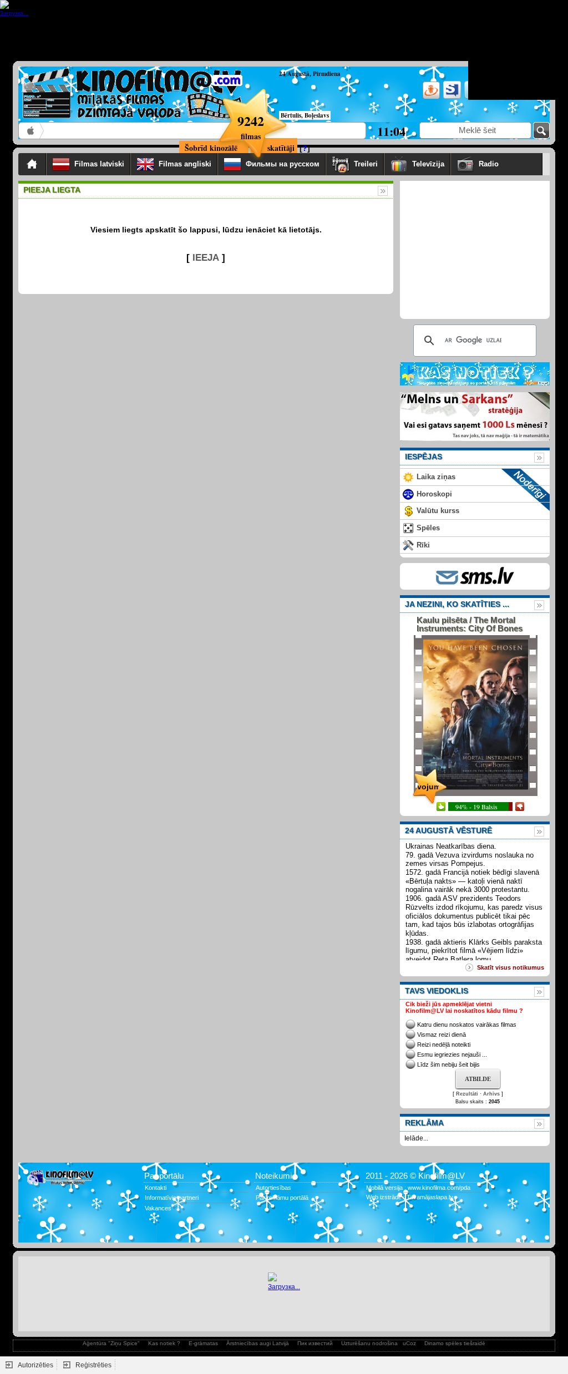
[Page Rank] (35, 1230)
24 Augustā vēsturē (448, 830)
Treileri (366, 164)
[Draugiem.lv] (430, 97)
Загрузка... (284, 1287)
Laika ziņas (436, 477)
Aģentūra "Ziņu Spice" (111, 1343)
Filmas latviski (99, 164)
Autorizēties (35, 1365)
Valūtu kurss (438, 510)
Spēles (428, 528)
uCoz (409, 1343)
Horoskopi (434, 494)
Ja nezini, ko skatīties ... (457, 604)
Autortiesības (273, 1187)
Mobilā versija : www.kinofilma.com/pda (418, 1187)
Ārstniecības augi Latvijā (257, 1343)
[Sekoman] (451, 97)
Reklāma (424, 1122)
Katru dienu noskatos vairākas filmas (466, 1024)
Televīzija (428, 164)
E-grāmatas (203, 1343)
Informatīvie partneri (172, 1197)
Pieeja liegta (51, 189)
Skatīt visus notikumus (510, 967)
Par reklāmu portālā (282, 1197)
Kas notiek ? (164, 1343)
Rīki (423, 545)
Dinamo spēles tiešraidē (454, 1343)
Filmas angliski (185, 164)
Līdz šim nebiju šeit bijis (448, 1064)
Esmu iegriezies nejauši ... (452, 1054)
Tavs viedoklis (436, 990)
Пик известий (315, 1343)
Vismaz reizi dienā (441, 1034)
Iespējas (423, 456)
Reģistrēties (93, 1365)
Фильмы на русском (283, 164)
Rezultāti (467, 1094)
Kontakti (155, 1187)
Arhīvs (491, 1094)
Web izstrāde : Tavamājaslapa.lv (409, 1197)
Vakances (158, 1208)
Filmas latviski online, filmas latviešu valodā (31, 131)
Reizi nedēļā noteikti (443, 1044)
